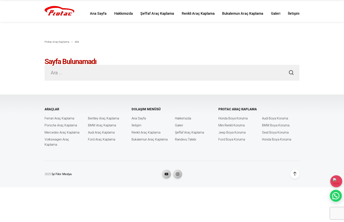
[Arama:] (172, 73)
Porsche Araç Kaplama (61, 125)
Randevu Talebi (185, 139)
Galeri (275, 13)
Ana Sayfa (98, 13)
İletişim (293, 13)
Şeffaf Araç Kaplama (157, 13)
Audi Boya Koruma (275, 118)
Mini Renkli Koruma (231, 125)
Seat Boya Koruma (275, 132)
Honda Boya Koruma (233, 118)
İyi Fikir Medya (62, 174)
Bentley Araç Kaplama (103, 118)
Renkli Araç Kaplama (198, 13)
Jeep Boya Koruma (232, 132)
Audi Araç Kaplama (101, 132)
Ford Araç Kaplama (101, 139)
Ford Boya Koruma (231, 139)
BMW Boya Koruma (275, 125)
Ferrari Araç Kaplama (59, 118)
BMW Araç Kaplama (102, 125)
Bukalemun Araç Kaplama (242, 13)
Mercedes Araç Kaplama (62, 132)
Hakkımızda (123, 13)
